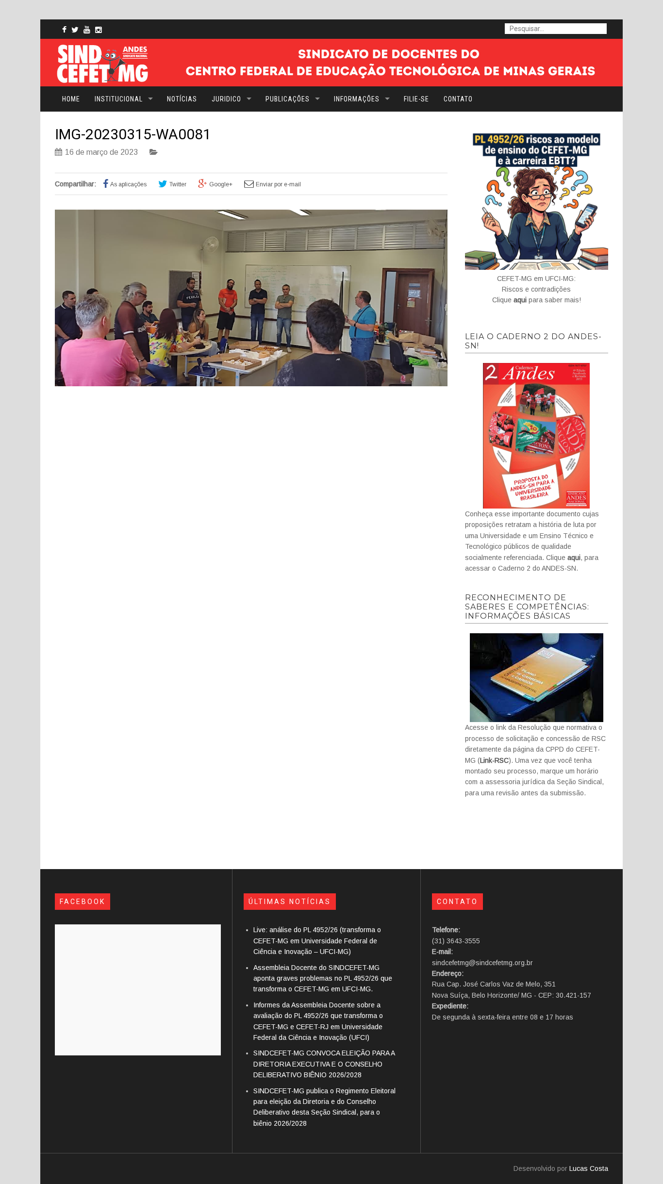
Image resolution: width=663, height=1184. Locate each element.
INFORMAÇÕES (357, 99)
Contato (458, 99)
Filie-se (416, 99)
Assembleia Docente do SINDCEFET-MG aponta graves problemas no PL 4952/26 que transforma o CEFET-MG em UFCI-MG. (322, 978)
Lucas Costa (588, 1168)
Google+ (220, 184)
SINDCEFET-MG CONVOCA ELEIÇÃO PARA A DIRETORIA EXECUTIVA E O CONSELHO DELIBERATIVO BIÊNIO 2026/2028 (324, 1064)
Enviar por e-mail (278, 184)
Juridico (226, 99)
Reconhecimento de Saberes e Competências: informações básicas (527, 607)
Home (71, 99)
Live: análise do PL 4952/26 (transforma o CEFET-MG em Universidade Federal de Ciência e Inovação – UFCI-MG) (317, 940)
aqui (520, 300)
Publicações (287, 99)
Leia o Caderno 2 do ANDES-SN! (533, 341)
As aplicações (128, 184)
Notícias (182, 99)
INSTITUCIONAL (119, 99)
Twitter (177, 184)
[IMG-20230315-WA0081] (251, 384)
